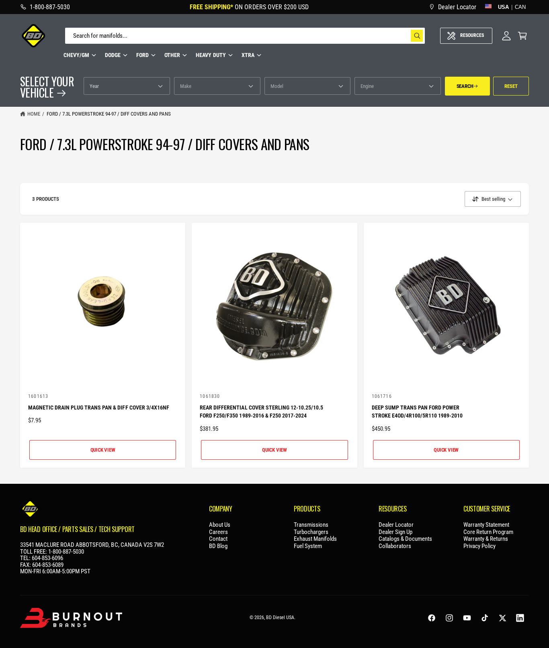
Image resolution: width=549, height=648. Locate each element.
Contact (218, 539)
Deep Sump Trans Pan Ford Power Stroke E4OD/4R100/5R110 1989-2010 (417, 411)
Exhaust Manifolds (315, 539)
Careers (218, 532)
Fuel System (308, 546)
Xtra (248, 55)
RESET (510, 86)
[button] (522, 36)
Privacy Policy (479, 546)
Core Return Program (488, 532)
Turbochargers (311, 532)
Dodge (113, 55)
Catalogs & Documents (405, 539)
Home (33, 114)
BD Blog (218, 546)
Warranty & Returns (485, 539)
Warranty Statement (486, 525)
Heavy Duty (210, 55)
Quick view (102, 450)
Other (172, 55)
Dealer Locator (396, 525)
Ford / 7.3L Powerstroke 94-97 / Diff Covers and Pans (109, 114)
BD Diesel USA (280, 617)
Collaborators (395, 546)
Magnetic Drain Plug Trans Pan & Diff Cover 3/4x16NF (98, 407)
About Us (219, 525)
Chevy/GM (76, 55)
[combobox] (244, 36)
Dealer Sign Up (395, 532)
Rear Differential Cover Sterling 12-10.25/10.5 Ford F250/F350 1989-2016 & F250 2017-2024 (261, 411)
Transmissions (311, 525)
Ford (142, 55)
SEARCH (465, 86)
